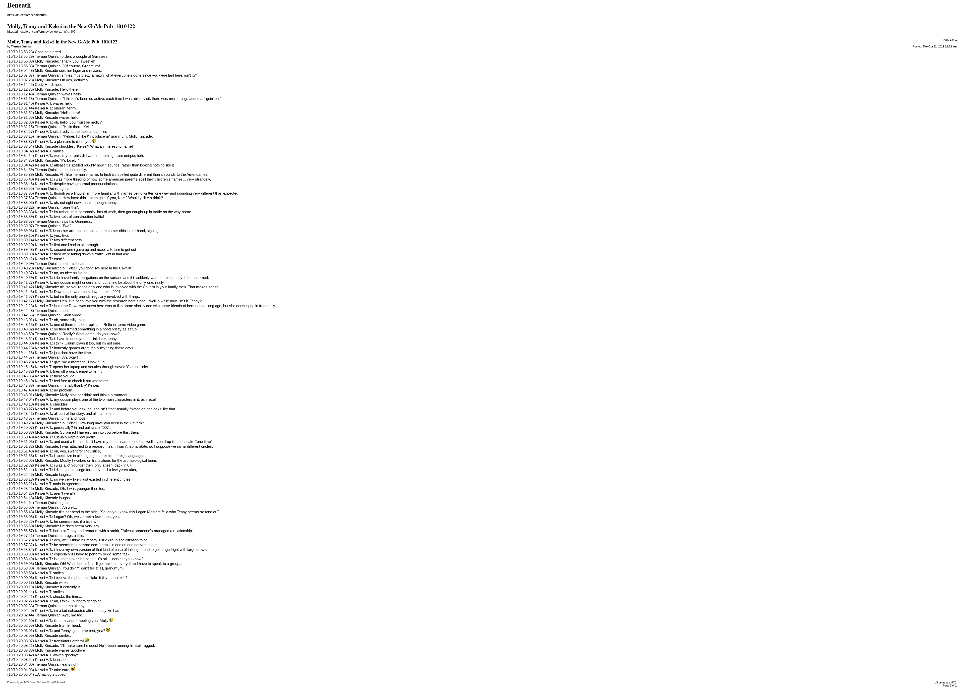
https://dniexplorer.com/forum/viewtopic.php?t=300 (41, 31)
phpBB (23, 682)
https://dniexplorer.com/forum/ (27, 15)
